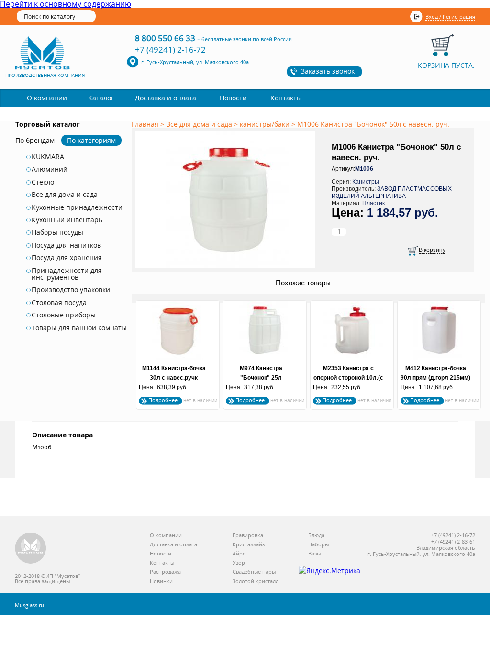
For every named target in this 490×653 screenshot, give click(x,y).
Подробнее (163, 399)
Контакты (286, 97)
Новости (233, 97)
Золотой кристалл (255, 581)
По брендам (35, 140)
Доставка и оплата (165, 97)
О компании (47, 97)
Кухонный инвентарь (67, 220)
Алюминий (49, 169)
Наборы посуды (57, 232)
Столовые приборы (64, 315)
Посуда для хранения (67, 257)
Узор (239, 563)
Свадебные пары (254, 572)
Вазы (314, 554)
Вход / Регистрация (450, 16)
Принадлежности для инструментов (67, 274)
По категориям (91, 140)
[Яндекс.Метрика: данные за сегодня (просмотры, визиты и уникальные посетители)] (329, 571)
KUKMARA (48, 156)
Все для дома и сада (65, 194)
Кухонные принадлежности (77, 207)
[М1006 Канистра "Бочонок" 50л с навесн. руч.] (227, 268)
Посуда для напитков (66, 245)
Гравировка (248, 536)
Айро (239, 554)
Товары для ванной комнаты (79, 328)
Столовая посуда (59, 302)
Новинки (161, 581)
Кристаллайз (249, 545)
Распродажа (165, 572)
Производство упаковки (71, 289)
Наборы (318, 545)
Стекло (43, 182)
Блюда (316, 536)
